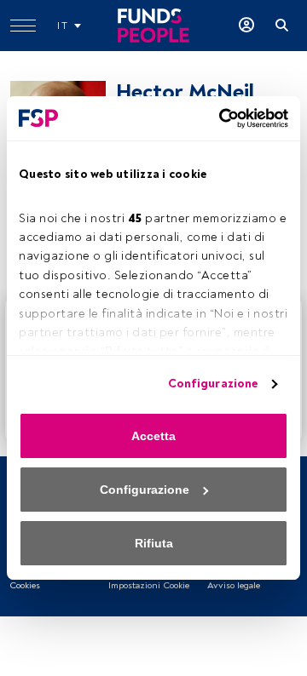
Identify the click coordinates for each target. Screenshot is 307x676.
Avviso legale (233, 585)
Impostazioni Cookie (148, 585)
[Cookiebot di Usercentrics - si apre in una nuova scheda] (217, 118)
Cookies (24, 585)
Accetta (153, 436)
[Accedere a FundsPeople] (246, 25)
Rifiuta (154, 543)
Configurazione (213, 383)
